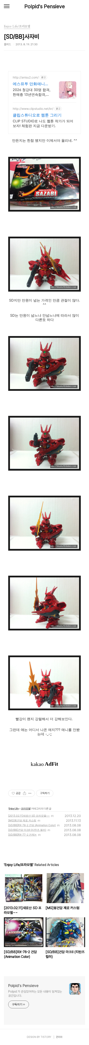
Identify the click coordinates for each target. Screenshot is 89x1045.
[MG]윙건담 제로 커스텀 (22, 820)
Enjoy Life (14, 808)
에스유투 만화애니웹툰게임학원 (31, 84)
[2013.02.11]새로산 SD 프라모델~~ (29, 815)
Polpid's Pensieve (44, 6)
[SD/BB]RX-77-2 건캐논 (22, 834)
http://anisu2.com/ (26, 77)
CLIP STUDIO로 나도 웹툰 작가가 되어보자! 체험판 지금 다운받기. (43, 123)
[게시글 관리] (30, 793)
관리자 (59, 1037)
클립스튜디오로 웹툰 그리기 (37, 115)
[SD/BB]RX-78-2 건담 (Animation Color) (32, 825)
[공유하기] (24, 793)
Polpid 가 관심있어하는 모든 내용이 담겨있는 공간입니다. (35, 993)
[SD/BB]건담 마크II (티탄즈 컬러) (27, 829)
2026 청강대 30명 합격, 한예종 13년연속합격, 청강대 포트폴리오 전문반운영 (31, 92)
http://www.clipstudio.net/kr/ (33, 108)
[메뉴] (6, 6)
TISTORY (46, 1037)
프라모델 (25, 808)
